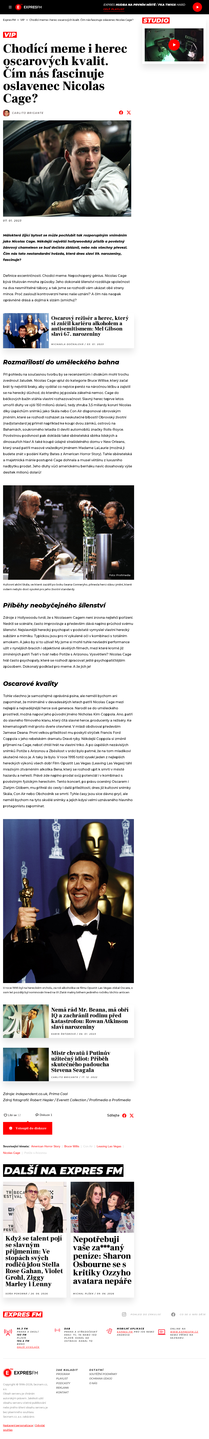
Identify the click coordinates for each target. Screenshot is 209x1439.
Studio (156, 20)
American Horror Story (45, 1146)
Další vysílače (28, 1347)
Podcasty (63, 1383)
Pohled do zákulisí (146, 1314)
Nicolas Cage (11, 1152)
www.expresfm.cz (184, 1331)
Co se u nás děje (193, 1314)
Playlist (62, 1378)
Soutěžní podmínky (103, 1374)
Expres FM (125, 1331)
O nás (93, 1383)
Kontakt (62, 1392)
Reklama (62, 1387)
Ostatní (96, 1369)
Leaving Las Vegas (109, 1146)
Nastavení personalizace (18, 1425)
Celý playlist (114, 9)
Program (63, 1374)
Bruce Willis (71, 1146)
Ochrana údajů (100, 1378)
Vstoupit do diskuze (31, 1128)
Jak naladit (67, 1369)
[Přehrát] (197, 7)
